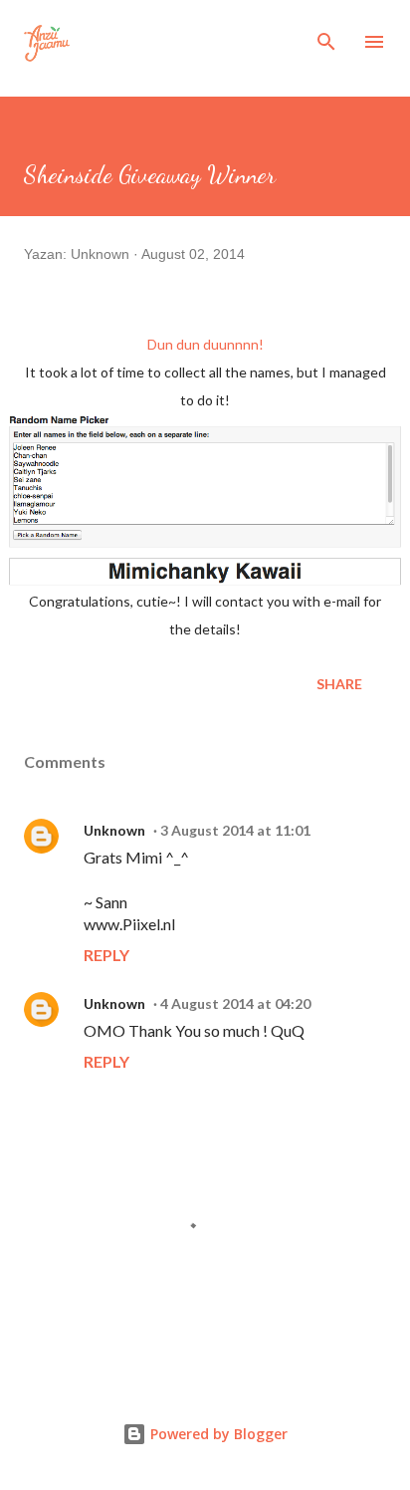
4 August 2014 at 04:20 (235, 1003)
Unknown (114, 830)
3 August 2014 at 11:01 (235, 830)
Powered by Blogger (217, 1433)
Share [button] (339, 683)
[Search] (326, 36)
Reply (106, 954)
